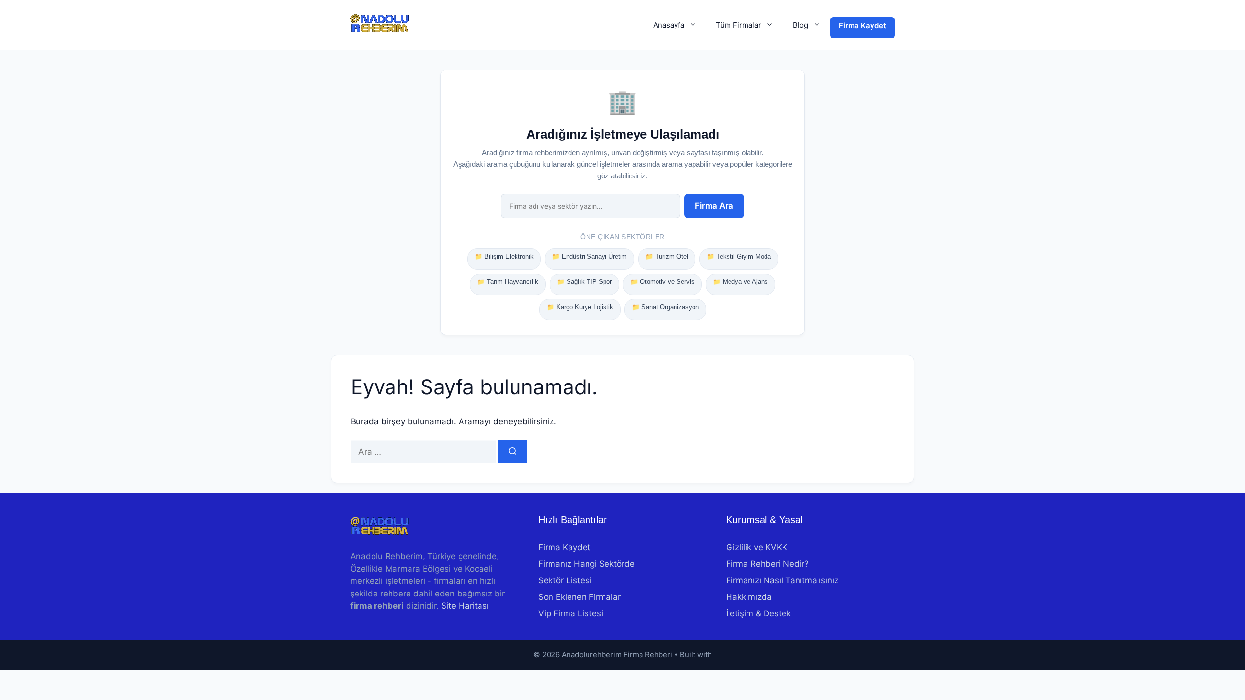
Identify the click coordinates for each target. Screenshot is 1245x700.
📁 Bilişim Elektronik (504, 256)
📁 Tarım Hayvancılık (507, 281)
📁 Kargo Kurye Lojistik (580, 307)
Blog (800, 25)
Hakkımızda (749, 597)
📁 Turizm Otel (666, 256)
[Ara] (512, 452)
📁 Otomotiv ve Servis (662, 281)
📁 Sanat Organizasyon (665, 307)
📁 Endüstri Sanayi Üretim (589, 256)
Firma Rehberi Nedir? (767, 564)
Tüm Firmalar (738, 25)
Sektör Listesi (564, 580)
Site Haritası (465, 606)
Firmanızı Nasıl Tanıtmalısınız (782, 580)
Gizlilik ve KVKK (756, 547)
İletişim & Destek (758, 613)
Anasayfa (668, 25)
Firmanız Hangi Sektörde (586, 564)
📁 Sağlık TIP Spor (584, 281)
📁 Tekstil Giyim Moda (739, 256)
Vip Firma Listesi (570, 613)
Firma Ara (714, 205)
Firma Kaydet (862, 25)
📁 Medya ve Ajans (740, 281)
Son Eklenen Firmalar (579, 597)
